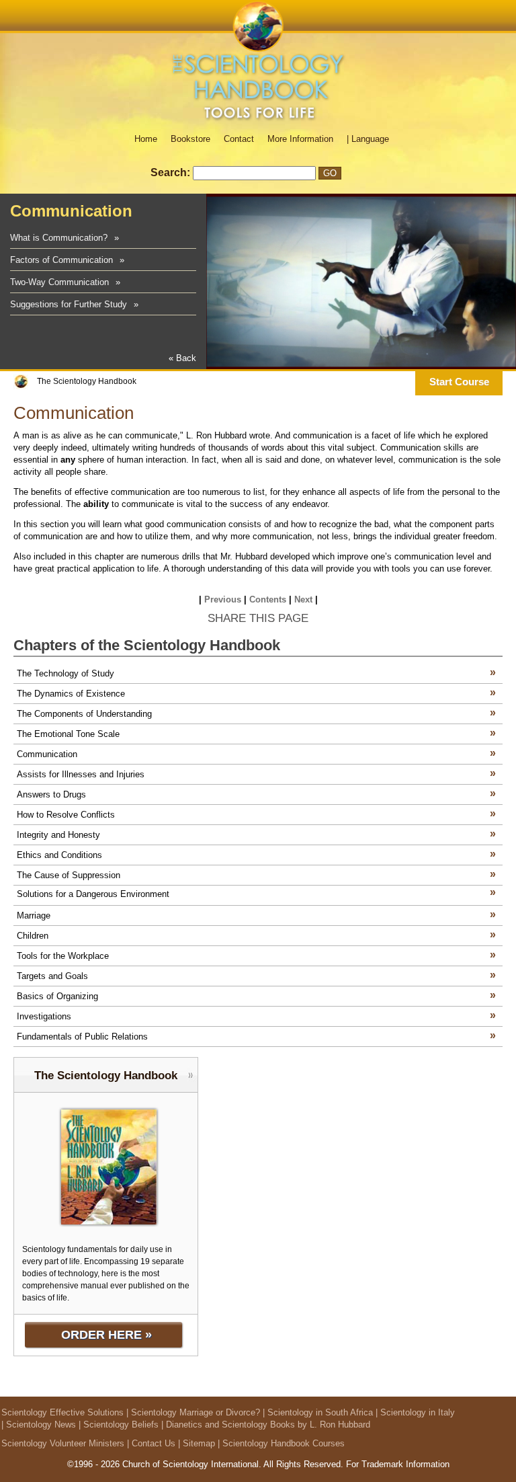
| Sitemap (196, 1443)
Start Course (459, 381)
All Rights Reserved (302, 1464)
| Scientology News (38, 1424)
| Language (368, 139)
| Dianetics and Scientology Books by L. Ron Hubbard (265, 1424)
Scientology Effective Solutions (62, 1412)
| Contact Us (151, 1443)
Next (303, 599)
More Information (300, 139)
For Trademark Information (397, 1464)
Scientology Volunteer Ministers (62, 1443)
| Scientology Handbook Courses (281, 1443)
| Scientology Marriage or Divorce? (193, 1412)
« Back (182, 358)
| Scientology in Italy (415, 1412)
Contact (239, 139)
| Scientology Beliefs (119, 1424)
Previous (222, 599)
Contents (267, 599)
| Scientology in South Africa (318, 1412)
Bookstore (190, 139)
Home (145, 139)
